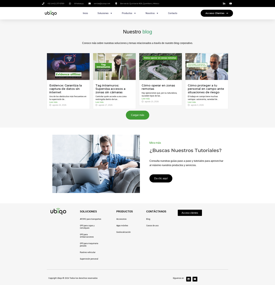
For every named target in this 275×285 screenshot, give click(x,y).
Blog (148, 219)
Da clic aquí (161, 178)
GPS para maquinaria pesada (89, 244)
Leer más (53, 102)
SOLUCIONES (88, 211)
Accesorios (121, 219)
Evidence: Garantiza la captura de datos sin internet (65, 89)
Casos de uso (152, 225)
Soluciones (103, 13)
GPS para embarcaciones (87, 235)
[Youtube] (195, 279)
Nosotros (150, 13)
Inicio (85, 13)
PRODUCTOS (124, 211)
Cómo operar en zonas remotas (158, 87)
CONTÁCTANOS (156, 211)
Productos (127, 13)
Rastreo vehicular (87, 252)
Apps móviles (122, 225)
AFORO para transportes (90, 219)
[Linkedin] (188, 279)
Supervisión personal (89, 259)
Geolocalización (123, 232)
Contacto (172, 13)
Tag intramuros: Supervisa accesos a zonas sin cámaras (110, 89)
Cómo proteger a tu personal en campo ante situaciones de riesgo (206, 89)
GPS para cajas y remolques (87, 226)
